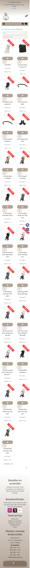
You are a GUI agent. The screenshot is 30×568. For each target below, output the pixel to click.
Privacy (15, 527)
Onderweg (4, 29)
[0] (25, 17)
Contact (14, 9)
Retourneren (15, 519)
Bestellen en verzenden (15, 523)
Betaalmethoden (15, 525)
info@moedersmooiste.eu (15, 557)
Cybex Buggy (11, 29)
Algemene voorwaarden (15, 521)
